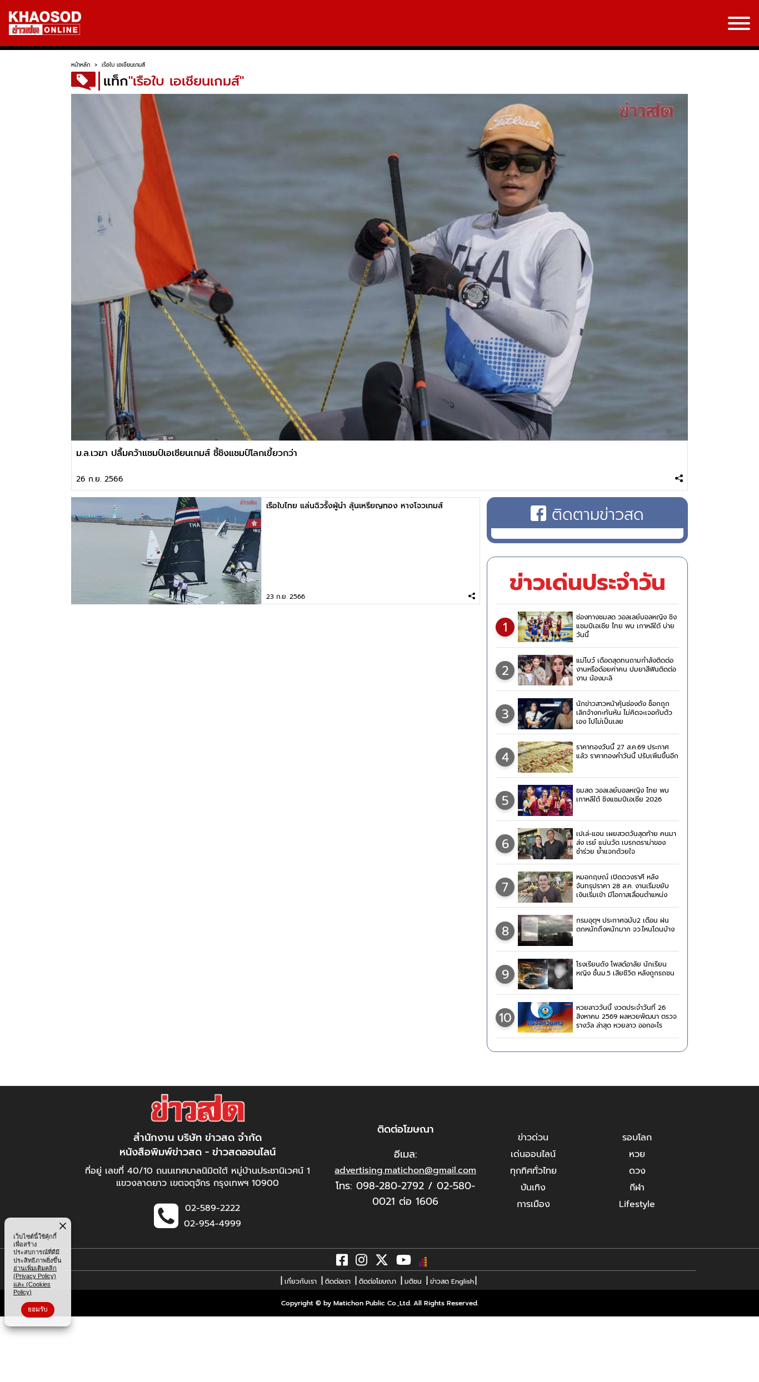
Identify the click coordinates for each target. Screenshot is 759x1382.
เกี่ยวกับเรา (300, 1281)
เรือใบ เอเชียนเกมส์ (123, 65)
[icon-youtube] (403, 1262)
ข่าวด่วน (533, 1137)
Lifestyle (637, 1204)
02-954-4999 (212, 1223)
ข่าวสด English (452, 1281)
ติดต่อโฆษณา (377, 1281)
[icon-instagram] (361, 1262)
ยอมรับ (38, 1309)
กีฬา (637, 1187)
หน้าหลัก (80, 65)
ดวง (637, 1171)
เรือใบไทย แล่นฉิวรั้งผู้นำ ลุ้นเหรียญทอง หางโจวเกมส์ (354, 506)
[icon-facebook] (342, 1262)
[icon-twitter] (381, 1262)
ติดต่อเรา (338, 1281)
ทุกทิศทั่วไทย (533, 1171)
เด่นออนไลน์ (533, 1154)
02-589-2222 (212, 1208)
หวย (637, 1154)
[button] (15, 1371)
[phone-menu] (739, 24)
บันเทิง (533, 1187)
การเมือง (533, 1204)
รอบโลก (637, 1137)
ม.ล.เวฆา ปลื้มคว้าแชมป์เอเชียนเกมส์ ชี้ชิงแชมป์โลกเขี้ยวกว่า (186, 453)
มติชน (413, 1281)
